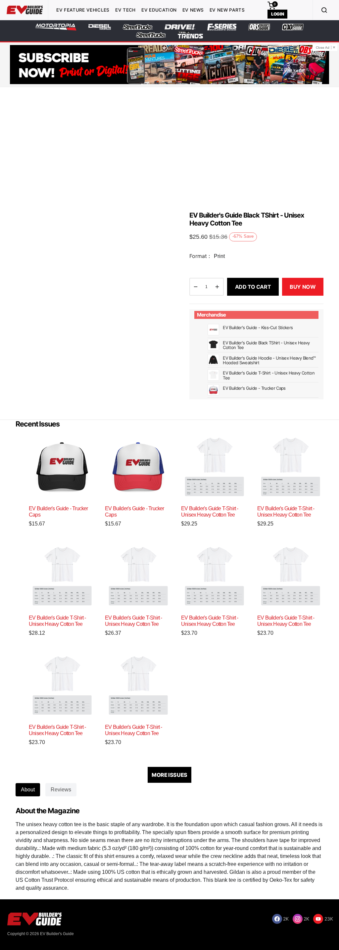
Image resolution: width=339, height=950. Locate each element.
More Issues (169, 775)
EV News (193, 10)
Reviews (61, 789)
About (28, 789)
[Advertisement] (169, 146)
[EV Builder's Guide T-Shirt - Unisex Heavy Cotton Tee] (214, 467)
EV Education (158, 10)
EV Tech (125, 10)
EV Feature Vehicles (82, 10)
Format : (199, 256)
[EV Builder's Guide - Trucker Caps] (62, 467)
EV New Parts (227, 10)
